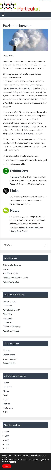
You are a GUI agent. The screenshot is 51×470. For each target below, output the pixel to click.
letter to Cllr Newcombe (25, 133)
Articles (6, 382)
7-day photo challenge (12, 264)
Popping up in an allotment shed (16, 277)
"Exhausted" (8, 305)
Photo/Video (8, 407)
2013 (7, 448)
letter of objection (24, 126)
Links (14, 190)
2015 (7, 440)
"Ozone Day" (8, 314)
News (14, 210)
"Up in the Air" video (11, 330)
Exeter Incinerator (10, 358)
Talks (5, 412)
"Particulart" (8, 318)
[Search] (45, 245)
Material (6, 391)
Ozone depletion (9, 363)
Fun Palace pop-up (10, 273)
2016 (7, 435)
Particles (6, 399)
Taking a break (8, 269)
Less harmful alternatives (21, 88)
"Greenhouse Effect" (11, 309)
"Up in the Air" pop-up (11, 326)
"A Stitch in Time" (10, 301)
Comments (7, 386)
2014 (7, 444)
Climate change (9, 354)
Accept (7, 466)
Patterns (6, 403)
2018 (7, 431)
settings (13, 462)
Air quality (7, 350)
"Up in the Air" (8, 322)
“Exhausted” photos (11, 281)
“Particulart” (15, 176)
